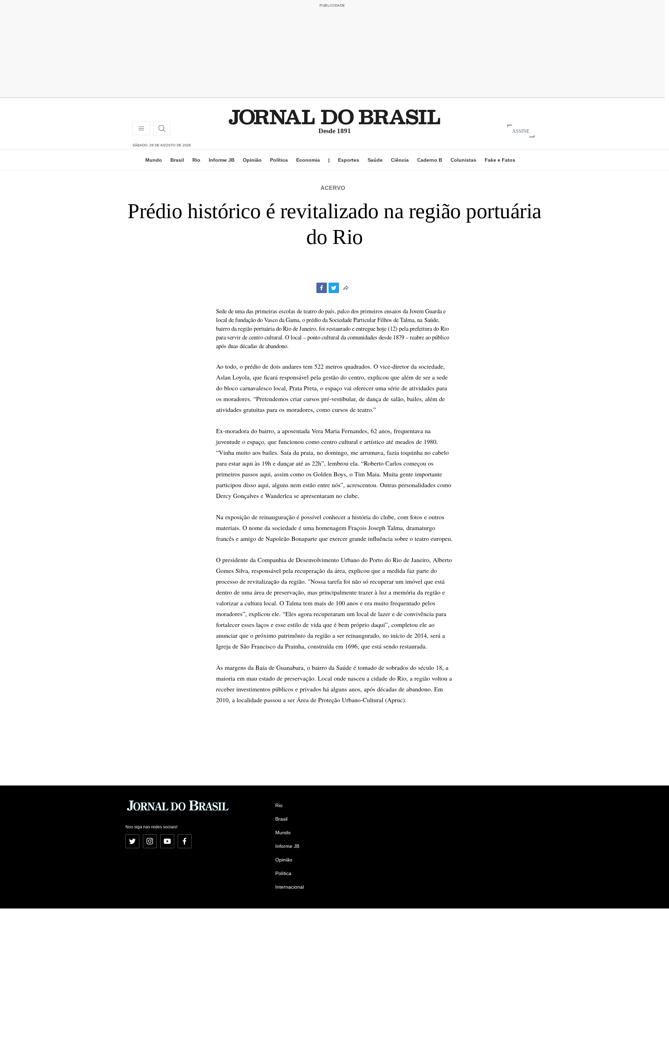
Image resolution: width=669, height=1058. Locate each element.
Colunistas (463, 160)
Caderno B (429, 160)
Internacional (289, 887)
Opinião (252, 160)
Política (279, 160)
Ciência (400, 160)
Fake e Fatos (500, 160)
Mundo (153, 160)
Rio (196, 160)
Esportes (348, 160)
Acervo (333, 188)
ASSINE (521, 130)
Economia (308, 160)
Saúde (375, 160)
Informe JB (221, 160)
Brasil (177, 160)
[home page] (334, 117)
